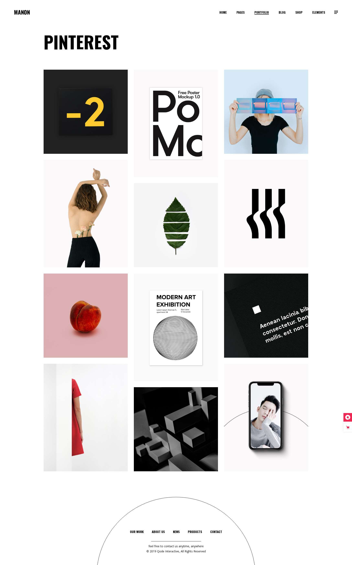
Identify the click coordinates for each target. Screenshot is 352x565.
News (176, 531)
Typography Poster (176, 129)
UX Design (266, 423)
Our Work (137, 531)
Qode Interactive (168, 551)
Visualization (176, 435)
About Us (158, 531)
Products (195, 531)
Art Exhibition (175, 333)
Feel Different (266, 219)
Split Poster (85, 423)
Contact (216, 531)
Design (85, 121)
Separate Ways (176, 230)
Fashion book (85, 219)
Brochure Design (266, 117)
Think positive (85, 117)
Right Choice (85, 321)
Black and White (266, 321)
